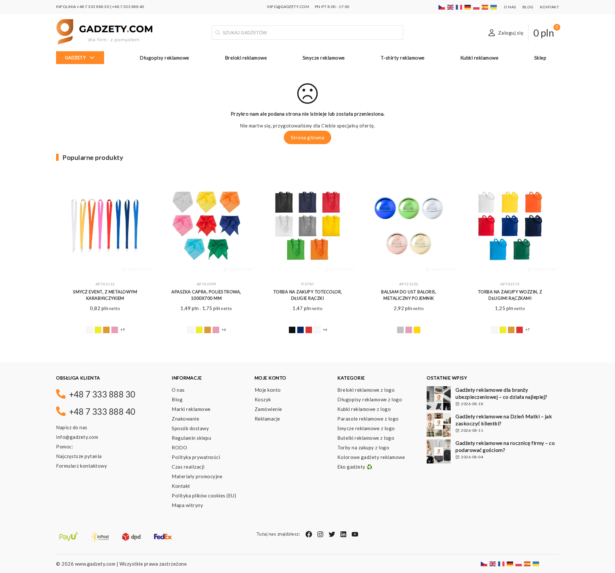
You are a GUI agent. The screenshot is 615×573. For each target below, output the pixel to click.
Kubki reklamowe (479, 58)
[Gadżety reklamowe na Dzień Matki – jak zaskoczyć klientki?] (439, 425)
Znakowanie (185, 419)
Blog (528, 6)
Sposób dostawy (190, 428)
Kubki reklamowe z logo (364, 409)
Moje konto (268, 390)
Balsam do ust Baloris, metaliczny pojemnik (408, 295)
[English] (450, 6)
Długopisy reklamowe (164, 58)
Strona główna (307, 137)
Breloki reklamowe (246, 58)
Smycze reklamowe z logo (366, 428)
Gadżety (75, 57)
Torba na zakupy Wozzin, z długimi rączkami (510, 295)
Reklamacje (267, 419)
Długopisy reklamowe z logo (369, 399)
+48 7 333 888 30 (93, 6)
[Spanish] (485, 6)
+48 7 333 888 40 (128, 6)
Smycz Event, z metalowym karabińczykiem (105, 295)
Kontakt (549, 6)
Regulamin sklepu (191, 438)
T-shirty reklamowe (403, 58)
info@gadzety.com (77, 437)
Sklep (540, 58)
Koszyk (263, 399)
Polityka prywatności (196, 457)
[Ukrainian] (493, 6)
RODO (179, 447)
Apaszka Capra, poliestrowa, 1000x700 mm (206, 295)
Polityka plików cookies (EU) (204, 495)
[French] (459, 6)
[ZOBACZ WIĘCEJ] (105, 227)
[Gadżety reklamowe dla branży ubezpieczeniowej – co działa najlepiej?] (439, 399)
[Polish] (476, 6)
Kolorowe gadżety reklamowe (371, 457)
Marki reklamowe (191, 409)
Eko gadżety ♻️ (355, 467)
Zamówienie (268, 409)
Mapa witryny (187, 505)
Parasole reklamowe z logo (368, 419)
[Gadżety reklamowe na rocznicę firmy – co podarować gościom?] (439, 452)
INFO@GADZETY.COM (288, 6)
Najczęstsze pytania (79, 456)
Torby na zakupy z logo (363, 447)
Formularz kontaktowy (81, 466)
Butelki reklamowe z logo (365, 438)
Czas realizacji (188, 467)
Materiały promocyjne (197, 476)
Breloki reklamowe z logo (366, 390)
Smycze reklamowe (324, 58)
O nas (510, 6)
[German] (468, 6)
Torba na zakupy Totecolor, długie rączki (307, 295)
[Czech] (442, 6)
